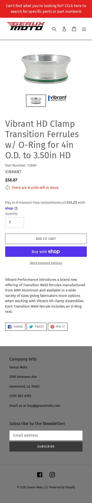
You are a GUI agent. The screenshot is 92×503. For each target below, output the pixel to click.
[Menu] (84, 29)
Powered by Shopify (62, 487)
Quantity (11, 213)
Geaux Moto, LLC (37, 487)
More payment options (46, 263)
